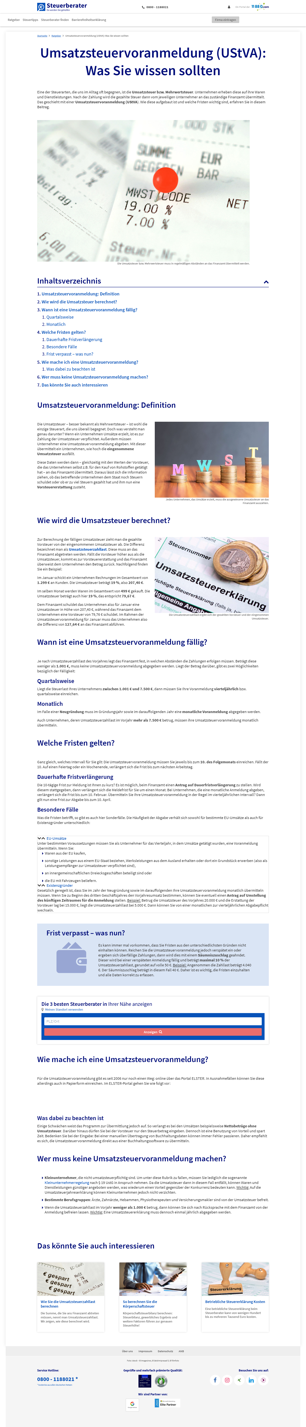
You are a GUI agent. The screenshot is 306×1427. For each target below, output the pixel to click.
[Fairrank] (263, 1380)
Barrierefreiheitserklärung (89, 20)
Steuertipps (30, 20)
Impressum (145, 1351)
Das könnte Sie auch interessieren (75, 385)
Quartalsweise (60, 317)
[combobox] (153, 1021)
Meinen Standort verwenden (64, 1009)
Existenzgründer (60, 885)
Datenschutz (165, 1351)
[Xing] (239, 1380)
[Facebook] (215, 1380)
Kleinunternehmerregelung (67, 1182)
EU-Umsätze (56, 838)
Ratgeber (14, 20)
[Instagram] (227, 1380)
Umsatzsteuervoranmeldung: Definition (81, 294)
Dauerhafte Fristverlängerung (74, 339)
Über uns (127, 1351)
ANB (181, 1351)
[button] (266, 281)
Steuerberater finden (55, 20)
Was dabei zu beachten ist (70, 369)
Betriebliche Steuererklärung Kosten (235, 1301)
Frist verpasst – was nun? (69, 354)
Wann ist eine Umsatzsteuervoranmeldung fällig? (89, 310)
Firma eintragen (225, 20)
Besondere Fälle (61, 347)
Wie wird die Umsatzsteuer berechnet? (79, 302)
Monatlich (56, 324)
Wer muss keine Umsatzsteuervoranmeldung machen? (95, 377)
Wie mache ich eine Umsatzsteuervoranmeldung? (90, 362)
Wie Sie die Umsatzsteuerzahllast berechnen (68, 1303)
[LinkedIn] (251, 1380)
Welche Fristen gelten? (64, 332)
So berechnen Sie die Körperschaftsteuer (140, 1303)
